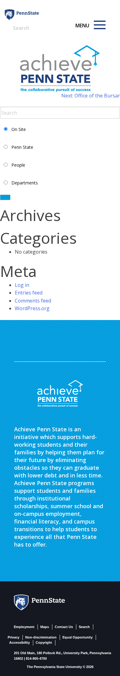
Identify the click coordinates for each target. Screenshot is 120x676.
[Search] (43, 24)
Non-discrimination (41, 637)
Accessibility (19, 642)
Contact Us (64, 627)
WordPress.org (32, 308)
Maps (44, 627)
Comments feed (33, 300)
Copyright (44, 642)
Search (84, 627)
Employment (24, 627)
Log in (22, 285)
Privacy (13, 637)
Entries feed (28, 292)
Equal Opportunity (77, 637)
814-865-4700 (36, 658)
